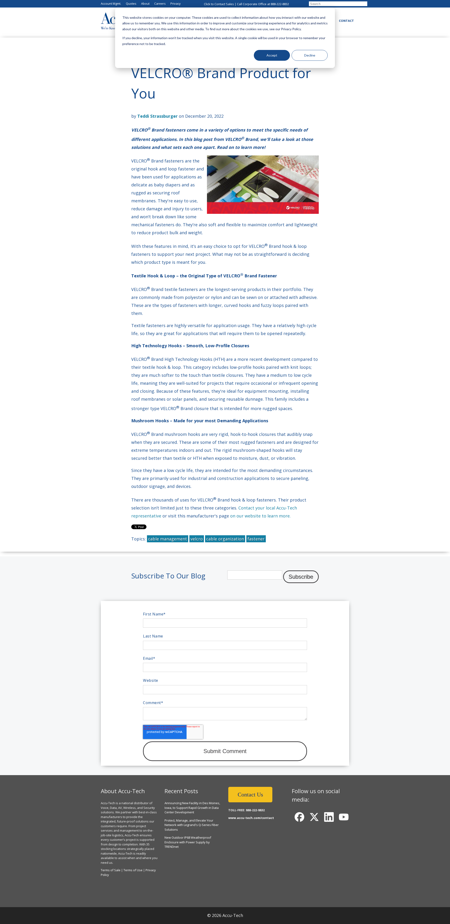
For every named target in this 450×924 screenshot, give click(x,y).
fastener (256, 539)
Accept (271, 55)
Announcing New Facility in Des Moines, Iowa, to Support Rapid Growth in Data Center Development (192, 807)
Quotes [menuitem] (131, 3)
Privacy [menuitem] (175, 3)
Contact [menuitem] (346, 21)
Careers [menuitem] (160, 3)
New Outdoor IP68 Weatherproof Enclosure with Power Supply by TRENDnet (188, 842)
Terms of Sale (110, 870)
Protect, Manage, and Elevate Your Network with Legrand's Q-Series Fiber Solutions (192, 825)
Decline (309, 55)
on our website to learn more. (260, 516)
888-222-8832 (280, 4)
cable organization (225, 539)
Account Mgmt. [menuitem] (111, 3)
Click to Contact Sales (219, 4)
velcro (197, 539)
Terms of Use (133, 870)
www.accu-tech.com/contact (251, 818)
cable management (167, 539)
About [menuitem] (145, 3)
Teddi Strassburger (157, 116)
